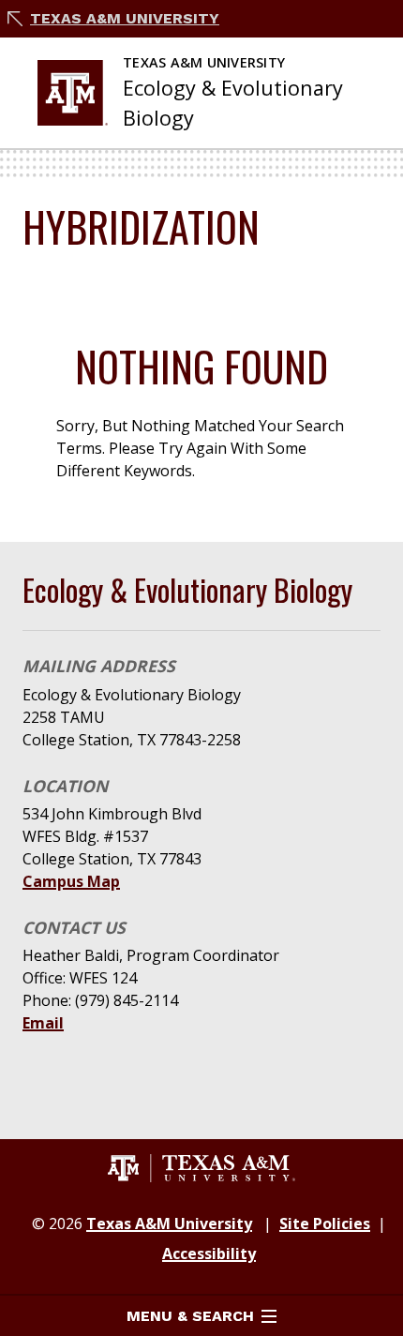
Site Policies (324, 1223)
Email (43, 1023)
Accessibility (209, 1253)
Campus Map (71, 881)
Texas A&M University (124, 18)
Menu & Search (190, 1316)
